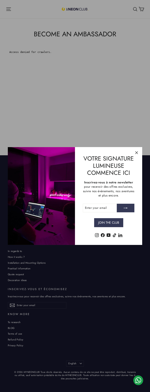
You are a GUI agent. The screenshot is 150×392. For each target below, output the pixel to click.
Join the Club (108, 222)
